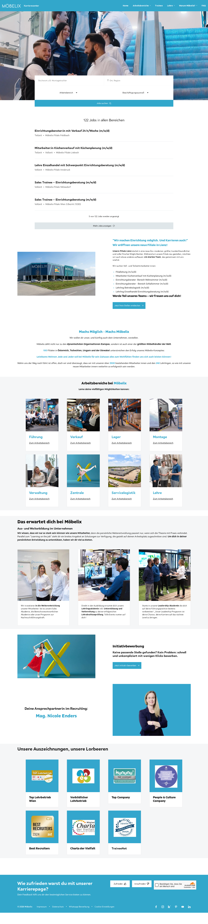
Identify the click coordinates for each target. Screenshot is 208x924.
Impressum (42, 906)
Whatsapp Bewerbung (79, 906)
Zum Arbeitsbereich (39, 442)
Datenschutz (58, 906)
